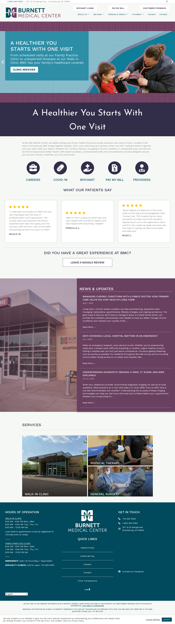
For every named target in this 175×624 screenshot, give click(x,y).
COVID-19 (60, 180)
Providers (137, 14)
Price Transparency (87, 581)
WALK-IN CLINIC (13, 518)
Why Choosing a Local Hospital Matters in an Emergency (120, 336)
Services (97, 14)
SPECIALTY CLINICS (15, 565)
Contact (163, 14)
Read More (89, 327)
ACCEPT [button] (166, 620)
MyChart (87, 180)
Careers (152, 14)
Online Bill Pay (87, 556)
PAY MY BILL (115, 180)
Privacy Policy (77, 621)
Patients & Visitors (117, 14)
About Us (83, 14)
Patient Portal (87, 548)
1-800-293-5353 (15, 1)
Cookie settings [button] (153, 619)
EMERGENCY (11, 561)
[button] (3, 62)
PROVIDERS (142, 180)
